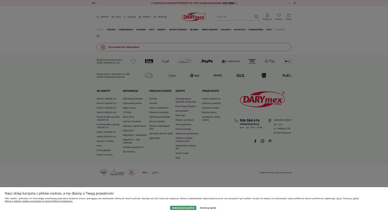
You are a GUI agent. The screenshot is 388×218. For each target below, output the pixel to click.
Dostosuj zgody (208, 207)
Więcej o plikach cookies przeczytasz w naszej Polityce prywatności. (39, 201)
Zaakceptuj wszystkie (183, 207)
